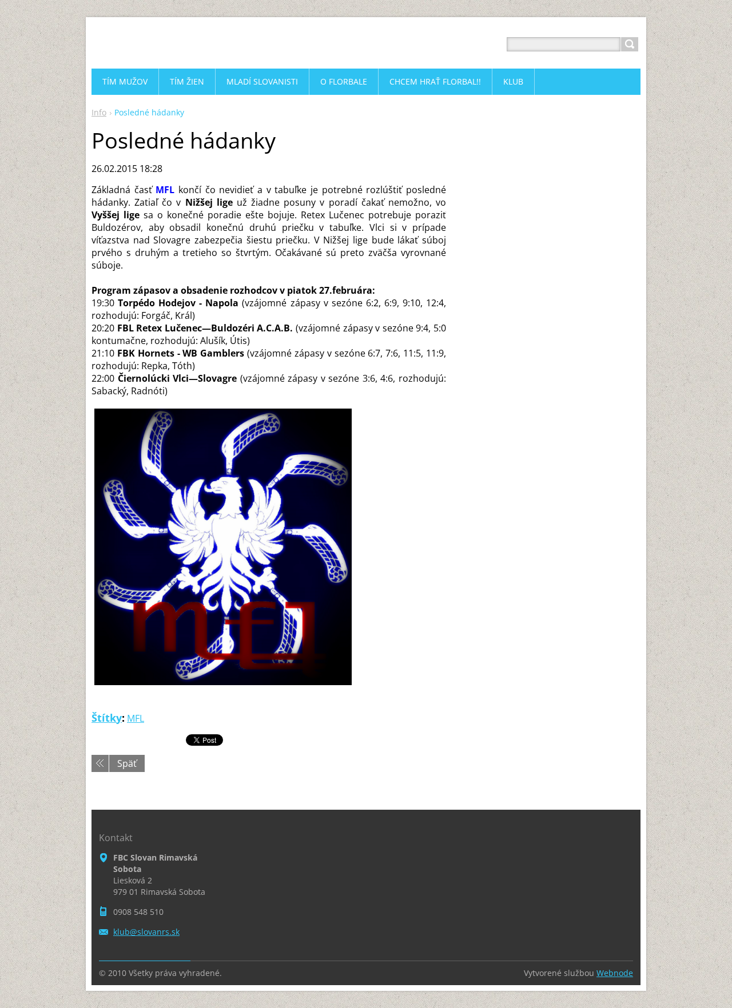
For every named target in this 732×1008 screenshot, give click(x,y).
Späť (127, 763)
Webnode (614, 972)
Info (99, 112)
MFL (135, 718)
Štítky (107, 718)
